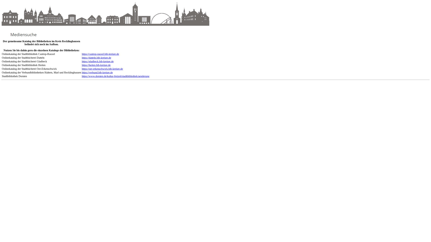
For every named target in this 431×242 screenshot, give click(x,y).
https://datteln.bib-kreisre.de (96, 57)
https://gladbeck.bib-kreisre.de (98, 61)
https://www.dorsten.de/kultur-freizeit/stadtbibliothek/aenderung (115, 76)
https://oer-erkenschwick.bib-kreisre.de (102, 68)
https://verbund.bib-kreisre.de (97, 72)
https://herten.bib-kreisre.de (96, 65)
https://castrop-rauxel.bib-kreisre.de (100, 54)
